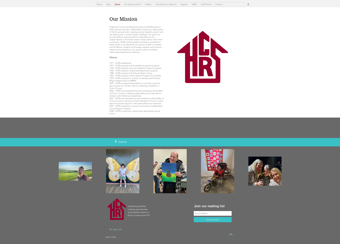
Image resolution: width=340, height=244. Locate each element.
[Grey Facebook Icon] (248, 4)
